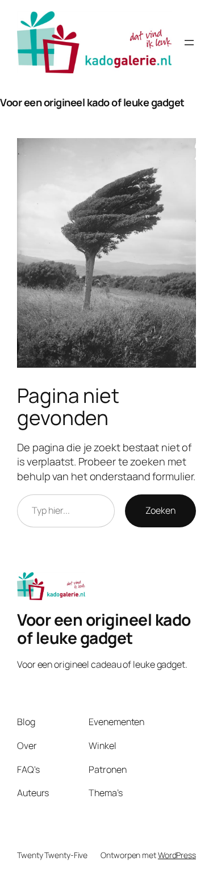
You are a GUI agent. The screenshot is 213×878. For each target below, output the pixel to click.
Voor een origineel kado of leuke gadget (92, 102)
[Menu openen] (189, 42)
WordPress (177, 855)
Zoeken (160, 510)
